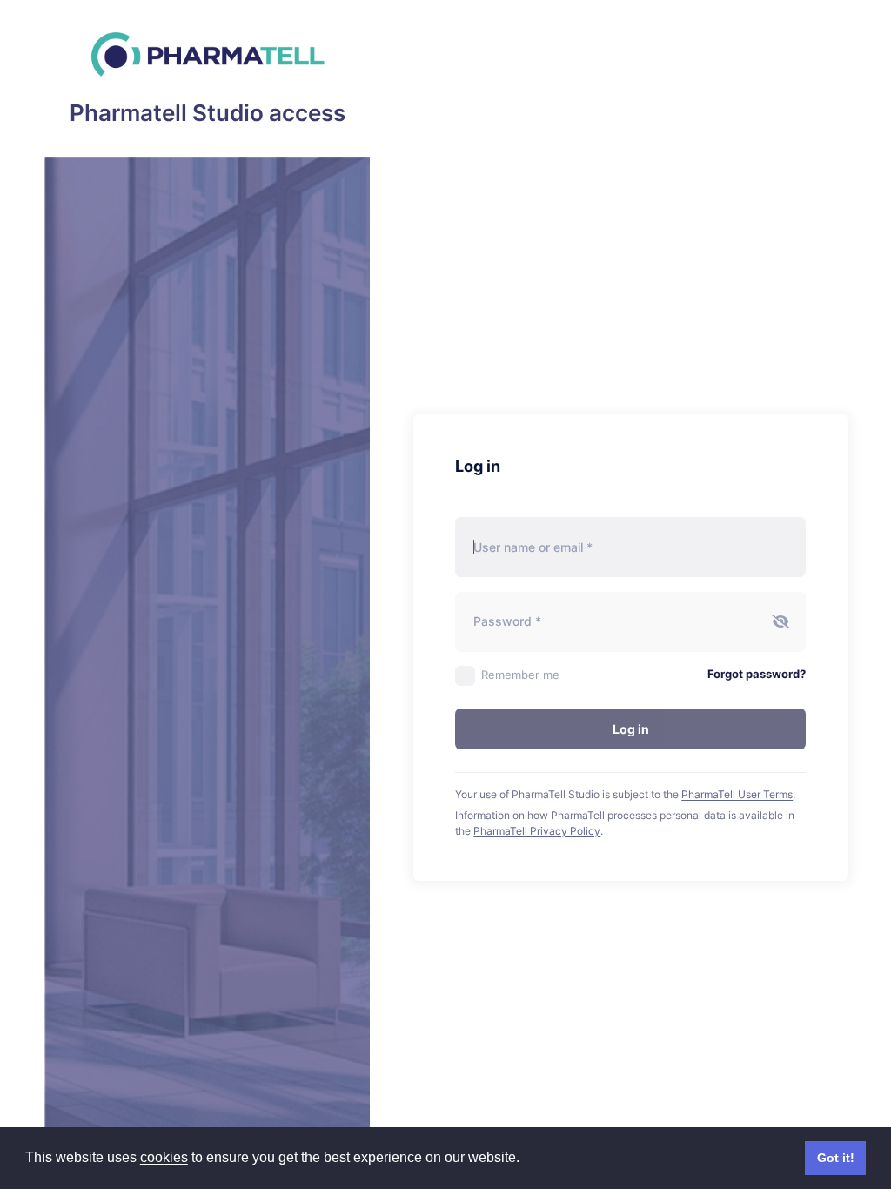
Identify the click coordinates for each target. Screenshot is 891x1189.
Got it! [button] (835, 1158)
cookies (164, 1157)
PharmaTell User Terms (737, 794)
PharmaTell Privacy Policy (536, 830)
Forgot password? (756, 674)
